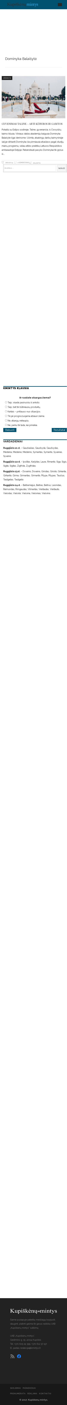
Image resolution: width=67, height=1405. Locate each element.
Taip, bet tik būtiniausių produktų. (24, 407)
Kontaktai (45, 1394)
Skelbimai (15, 1388)
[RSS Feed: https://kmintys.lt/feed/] (12, 1356)
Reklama (32, 1394)
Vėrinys (7, 78)
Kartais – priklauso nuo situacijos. (24, 411)
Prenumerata (18, 1394)
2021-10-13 (9, 162)
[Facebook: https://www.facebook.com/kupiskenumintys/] (19, 1356)
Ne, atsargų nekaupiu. (18, 420)
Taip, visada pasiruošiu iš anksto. (24, 402)
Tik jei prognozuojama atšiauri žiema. (26, 416)
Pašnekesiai (29, 1388)
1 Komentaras (23, 162)
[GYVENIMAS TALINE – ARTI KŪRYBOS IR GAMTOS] (33, 97)
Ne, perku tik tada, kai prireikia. (23, 425)
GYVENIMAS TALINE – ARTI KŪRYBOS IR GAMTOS (32, 123)
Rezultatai (59, 429)
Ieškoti (61, 168)
